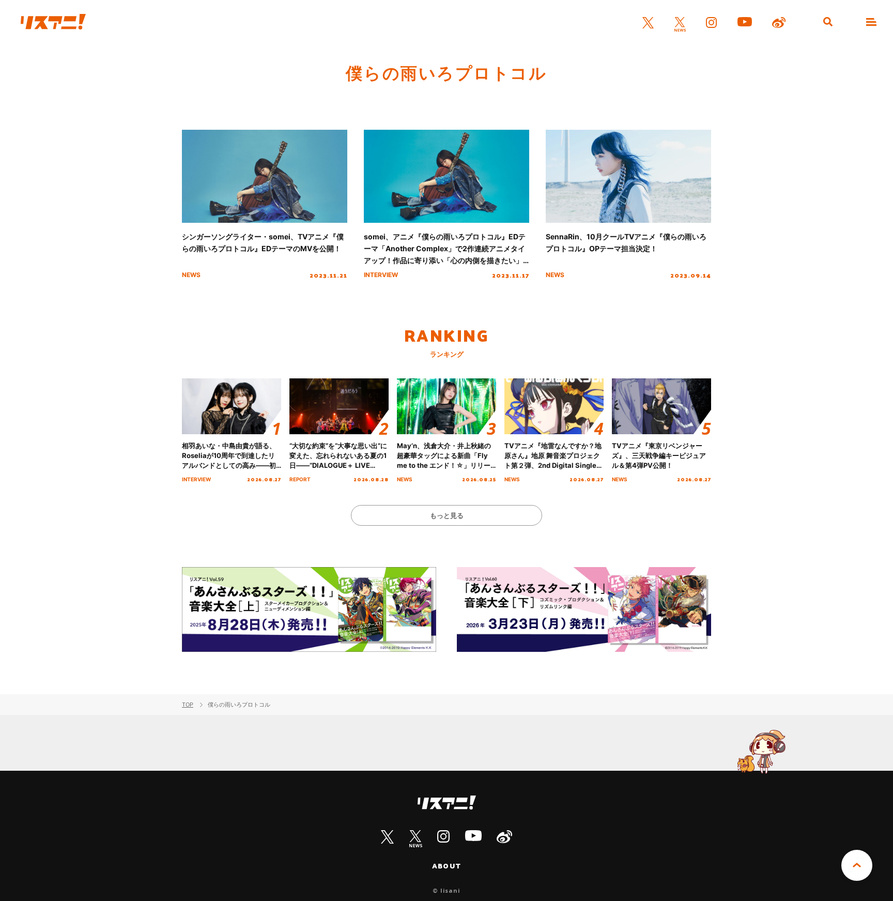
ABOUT (446, 865)
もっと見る (447, 515)
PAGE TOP (856, 865)
